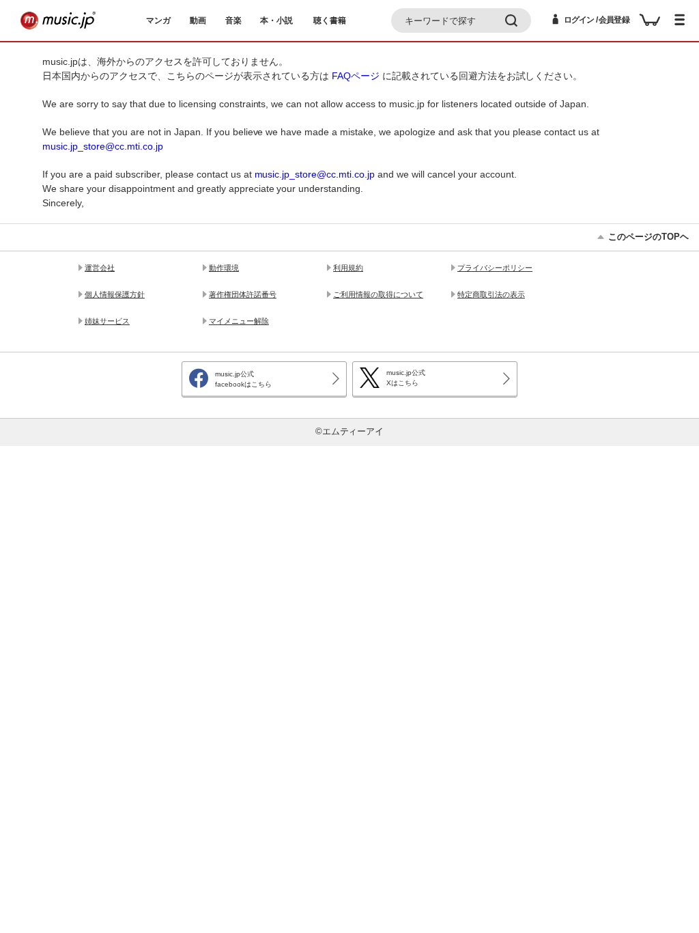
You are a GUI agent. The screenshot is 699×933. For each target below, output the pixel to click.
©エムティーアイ (349, 431)
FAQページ (356, 75)
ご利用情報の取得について (378, 294)
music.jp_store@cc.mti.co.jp (102, 146)
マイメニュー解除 (239, 321)
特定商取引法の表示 (491, 294)
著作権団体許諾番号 (242, 294)
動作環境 (224, 268)
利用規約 (348, 268)
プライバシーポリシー (494, 268)
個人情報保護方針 (115, 294)
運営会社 (100, 268)
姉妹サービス (107, 321)
